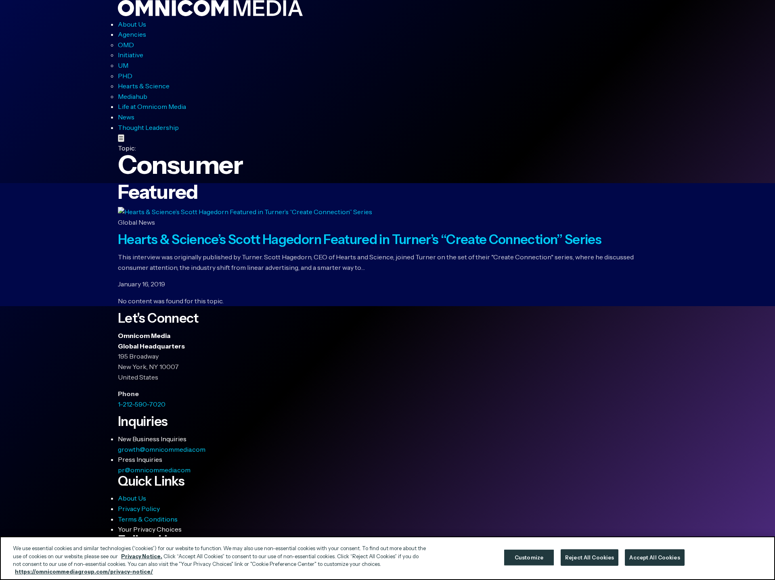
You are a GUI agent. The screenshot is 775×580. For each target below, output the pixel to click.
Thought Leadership (148, 127)
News (126, 117)
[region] (387, 558)
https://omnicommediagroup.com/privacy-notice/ (84, 571)
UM (123, 65)
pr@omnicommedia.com (154, 470)
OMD (126, 45)
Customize (529, 557)
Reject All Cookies (589, 557)
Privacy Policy (139, 509)
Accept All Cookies (654, 557)
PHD (125, 76)
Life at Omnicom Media (152, 106)
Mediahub (132, 96)
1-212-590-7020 (141, 404)
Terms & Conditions (148, 519)
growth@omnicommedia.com (161, 449)
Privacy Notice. (141, 556)
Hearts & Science (144, 86)
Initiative (130, 55)
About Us (132, 24)
